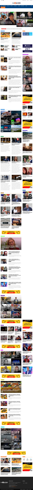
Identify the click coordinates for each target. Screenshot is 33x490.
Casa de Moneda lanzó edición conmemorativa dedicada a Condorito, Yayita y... (18, 333)
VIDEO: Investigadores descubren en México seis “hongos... (24, 110)
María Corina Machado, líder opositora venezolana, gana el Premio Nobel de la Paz (5, 370)
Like (24, 32)
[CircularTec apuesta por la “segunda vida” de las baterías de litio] (16, 128)
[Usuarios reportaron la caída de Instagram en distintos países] (16, 121)
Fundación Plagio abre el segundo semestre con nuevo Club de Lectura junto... (11, 333)
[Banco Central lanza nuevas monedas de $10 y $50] (4, 59)
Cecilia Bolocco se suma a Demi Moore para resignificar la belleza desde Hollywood (16, 355)
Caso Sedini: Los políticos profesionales (16, 162)
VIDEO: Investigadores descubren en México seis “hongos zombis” (5, 440)
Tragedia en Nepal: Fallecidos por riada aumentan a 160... (6, 46)
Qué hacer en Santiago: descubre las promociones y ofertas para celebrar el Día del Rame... (15, 415)
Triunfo (9, 284)
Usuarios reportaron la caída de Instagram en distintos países (15, 123)
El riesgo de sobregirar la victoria (5, 144)
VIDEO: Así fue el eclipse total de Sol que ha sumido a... (30, 110)
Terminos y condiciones (22, 489)
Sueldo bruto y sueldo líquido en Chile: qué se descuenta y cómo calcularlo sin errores (15, 67)
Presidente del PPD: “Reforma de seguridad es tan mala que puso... (27, 200)
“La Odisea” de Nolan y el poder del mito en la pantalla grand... (4, 341)
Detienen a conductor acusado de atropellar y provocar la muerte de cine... (5, 465)
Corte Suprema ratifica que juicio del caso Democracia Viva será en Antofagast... (5, 227)
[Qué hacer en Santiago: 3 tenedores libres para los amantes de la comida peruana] (4, 403)
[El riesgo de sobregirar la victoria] (5, 140)
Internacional (24, 162)
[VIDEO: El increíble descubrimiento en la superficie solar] (25, 114)
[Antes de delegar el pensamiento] (16, 177)
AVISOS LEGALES (3, 7)
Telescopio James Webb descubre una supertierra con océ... (30, 117)
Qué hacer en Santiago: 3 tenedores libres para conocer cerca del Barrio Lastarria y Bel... (15, 395)
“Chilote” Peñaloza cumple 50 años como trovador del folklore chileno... (18, 342)
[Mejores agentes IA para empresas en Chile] (16, 114)
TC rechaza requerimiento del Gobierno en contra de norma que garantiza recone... (16, 227)
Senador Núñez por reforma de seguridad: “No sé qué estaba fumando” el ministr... (16, 215)
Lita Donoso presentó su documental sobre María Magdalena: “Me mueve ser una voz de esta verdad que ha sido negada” (5, 315)
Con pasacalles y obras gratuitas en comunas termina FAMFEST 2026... (4, 333)
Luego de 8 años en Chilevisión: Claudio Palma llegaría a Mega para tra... (27, 376)
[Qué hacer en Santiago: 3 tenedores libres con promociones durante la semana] (5, 34)
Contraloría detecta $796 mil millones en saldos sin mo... (16, 38)
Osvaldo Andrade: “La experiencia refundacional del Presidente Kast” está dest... (16, 203)
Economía (10, 68)
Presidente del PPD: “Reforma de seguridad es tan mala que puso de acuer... (5, 203)
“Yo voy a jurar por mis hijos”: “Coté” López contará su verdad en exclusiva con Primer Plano (26, 74)
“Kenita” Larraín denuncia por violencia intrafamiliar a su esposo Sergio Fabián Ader (14, 260)
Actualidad (27, 489)
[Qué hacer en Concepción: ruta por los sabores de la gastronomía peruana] (4, 410)
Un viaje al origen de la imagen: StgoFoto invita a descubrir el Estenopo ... (11, 342)
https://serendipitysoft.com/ (11, 489)
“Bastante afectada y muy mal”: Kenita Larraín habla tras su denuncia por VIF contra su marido (9, 246)
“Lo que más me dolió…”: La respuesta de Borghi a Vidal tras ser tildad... (27, 352)
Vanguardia (17, 49)
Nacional (2, 131)
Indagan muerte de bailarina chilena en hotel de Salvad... (27, 176)
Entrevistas (2, 317)
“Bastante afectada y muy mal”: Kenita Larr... (18, 48)
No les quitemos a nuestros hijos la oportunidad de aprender (16, 144)
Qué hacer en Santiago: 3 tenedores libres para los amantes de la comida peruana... (14, 402)
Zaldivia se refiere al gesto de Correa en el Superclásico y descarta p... (27, 341)
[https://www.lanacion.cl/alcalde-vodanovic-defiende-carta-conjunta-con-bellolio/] (5, 210)
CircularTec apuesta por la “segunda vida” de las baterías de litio (16, 130)
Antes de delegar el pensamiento (15, 181)
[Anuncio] (11, 232)
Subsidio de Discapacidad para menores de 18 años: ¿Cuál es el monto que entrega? (15, 88)
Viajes (9, 396)
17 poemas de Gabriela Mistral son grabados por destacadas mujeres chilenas (5, 362)
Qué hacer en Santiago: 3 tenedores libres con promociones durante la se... (16, 465)
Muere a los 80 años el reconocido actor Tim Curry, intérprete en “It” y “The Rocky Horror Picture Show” (14, 252)
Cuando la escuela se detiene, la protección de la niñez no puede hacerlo (5, 181)
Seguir (27, 32)
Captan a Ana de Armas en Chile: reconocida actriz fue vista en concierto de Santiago (27, 88)
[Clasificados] (27, 99)
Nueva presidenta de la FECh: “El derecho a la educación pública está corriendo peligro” (5, 355)
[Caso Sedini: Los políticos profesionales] (16, 158)
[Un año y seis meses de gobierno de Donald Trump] (5, 158)
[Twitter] (3, 0)
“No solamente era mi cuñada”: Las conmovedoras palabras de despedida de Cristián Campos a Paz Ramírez (15, 268)
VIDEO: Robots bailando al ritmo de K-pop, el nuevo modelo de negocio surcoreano (16, 432)
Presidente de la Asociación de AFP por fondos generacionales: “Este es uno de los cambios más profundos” (15, 96)
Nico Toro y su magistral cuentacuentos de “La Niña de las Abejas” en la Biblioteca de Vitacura (5, 301)
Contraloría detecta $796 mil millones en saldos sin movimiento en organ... (5, 474)
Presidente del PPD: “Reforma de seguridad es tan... (18, 46)
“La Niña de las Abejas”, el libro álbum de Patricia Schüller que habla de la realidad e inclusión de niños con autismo (16, 369)
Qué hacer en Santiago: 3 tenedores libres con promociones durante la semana (10, 390)
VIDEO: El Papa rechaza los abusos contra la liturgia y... (7, 49)
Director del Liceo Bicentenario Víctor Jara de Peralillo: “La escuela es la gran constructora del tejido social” (16, 301)
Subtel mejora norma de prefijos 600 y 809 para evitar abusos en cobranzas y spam (5, 130)
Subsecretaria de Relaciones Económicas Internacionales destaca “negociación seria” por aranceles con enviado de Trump (15, 76)
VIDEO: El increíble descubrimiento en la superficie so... (25, 116)
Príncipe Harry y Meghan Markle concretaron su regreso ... (27, 164)
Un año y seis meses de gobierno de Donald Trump (5, 162)
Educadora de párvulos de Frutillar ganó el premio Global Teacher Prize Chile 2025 (16, 362)
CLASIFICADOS (31, 0)
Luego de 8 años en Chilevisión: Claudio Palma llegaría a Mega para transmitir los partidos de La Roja (15, 283)
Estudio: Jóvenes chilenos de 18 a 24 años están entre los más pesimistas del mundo (16, 447)
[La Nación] (16, 3)
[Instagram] (2, 0)
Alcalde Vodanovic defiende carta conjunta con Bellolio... (5, 215)
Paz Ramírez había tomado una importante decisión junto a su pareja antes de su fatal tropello (15, 275)
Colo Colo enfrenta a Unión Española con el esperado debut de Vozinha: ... (27, 364)
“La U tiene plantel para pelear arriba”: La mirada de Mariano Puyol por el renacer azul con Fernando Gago (16, 308)
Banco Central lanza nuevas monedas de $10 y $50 (15, 58)
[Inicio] (1, 6)
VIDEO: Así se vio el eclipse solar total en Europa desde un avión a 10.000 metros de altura (5, 447)
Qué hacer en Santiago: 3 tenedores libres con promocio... (5, 39)
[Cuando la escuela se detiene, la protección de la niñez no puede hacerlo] (5, 177)
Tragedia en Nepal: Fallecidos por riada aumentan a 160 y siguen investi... (16, 474)
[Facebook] (1, 0)
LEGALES (28, 0)
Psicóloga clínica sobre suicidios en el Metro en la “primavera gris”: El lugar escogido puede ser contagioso (16, 315)
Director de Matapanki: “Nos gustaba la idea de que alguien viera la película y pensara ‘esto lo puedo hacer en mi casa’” (5, 308)
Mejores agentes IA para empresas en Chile (15, 116)
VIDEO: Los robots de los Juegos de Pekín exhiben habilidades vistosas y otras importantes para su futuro (5, 432)
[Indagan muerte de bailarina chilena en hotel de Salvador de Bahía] (27, 171)
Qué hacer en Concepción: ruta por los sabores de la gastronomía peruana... (15, 409)
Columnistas (2, 142)
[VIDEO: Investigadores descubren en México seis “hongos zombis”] (25, 107)
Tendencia (24, 108)
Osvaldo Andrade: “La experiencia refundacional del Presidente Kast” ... (27, 212)
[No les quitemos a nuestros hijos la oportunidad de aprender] (16, 140)
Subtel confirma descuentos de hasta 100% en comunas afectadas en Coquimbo (5, 115)
